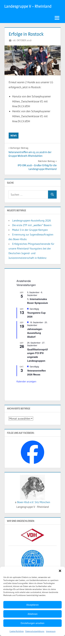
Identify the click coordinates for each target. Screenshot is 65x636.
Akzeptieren (32, 604)
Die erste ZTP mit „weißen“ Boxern (32, 225)
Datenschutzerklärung (34, 631)
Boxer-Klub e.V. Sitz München (33, 502)
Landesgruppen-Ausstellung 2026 (31, 220)
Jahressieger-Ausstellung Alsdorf (35, 332)
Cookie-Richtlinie (17, 631)
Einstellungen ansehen (32, 623)
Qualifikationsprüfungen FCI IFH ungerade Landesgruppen (37, 355)
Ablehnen (33, 613)
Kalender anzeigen (26, 381)
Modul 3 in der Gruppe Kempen (30, 229)
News (13, 135)
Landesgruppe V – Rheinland (28, 6)
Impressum (51, 631)
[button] (60, 570)
